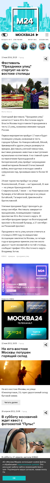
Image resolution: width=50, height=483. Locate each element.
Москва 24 (25, 34)
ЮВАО (4, 256)
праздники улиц (23, 256)
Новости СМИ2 (8, 299)
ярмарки (11, 256)
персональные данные (28, 464)
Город (21, 57)
